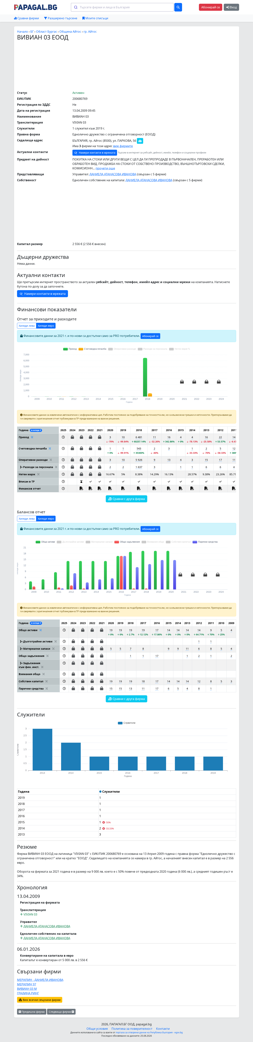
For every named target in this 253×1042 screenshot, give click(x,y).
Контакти (163, 1029)
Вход (233, 7)
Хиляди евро (46, 325)
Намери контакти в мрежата (96, 152)
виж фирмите (123, 146)
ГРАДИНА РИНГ (28, 993)
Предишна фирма (33, 1011)
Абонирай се (210, 7)
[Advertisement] (126, 65)
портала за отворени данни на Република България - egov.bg (149, 1032)
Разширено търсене (62, 18)
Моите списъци (96, 18)
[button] (63, 439)
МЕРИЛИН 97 (26, 984)
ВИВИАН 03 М (27, 989)
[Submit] (75, 7)
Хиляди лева (27, 325)
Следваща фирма (60, 1011)
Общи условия (97, 1029)
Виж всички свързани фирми (41, 1000)
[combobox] (122, 7)
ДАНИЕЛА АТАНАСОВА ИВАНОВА (112, 174)
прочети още (105, 168)
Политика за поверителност (131, 1029)
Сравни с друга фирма (128, 499)
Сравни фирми (28, 18)
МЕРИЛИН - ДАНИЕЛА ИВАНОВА (40, 980)
